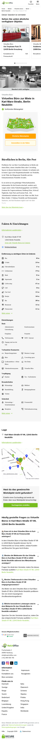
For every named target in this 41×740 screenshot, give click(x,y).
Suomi (4, 694)
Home (3, 8)
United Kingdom (8, 707)
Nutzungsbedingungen (9, 727)
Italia (22, 684)
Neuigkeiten (25, 674)
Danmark (5, 684)
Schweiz (23, 691)
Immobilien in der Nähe (20, 143)
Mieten (10, 8)
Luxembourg (6, 704)
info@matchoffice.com (9, 655)
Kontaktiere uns (7, 674)
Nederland (6, 697)
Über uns (5, 670)
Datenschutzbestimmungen (18, 725)
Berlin (27, 8)
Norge (4, 691)
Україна (23, 694)
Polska (23, 697)
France (4, 714)
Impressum (25, 670)
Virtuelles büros (18, 8)
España (4, 711)
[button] (27, 27)
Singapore (24, 704)
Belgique (5, 701)
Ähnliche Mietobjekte (20, 136)
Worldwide (24, 711)
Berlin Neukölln (6, 11)
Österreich (24, 687)
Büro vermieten (7, 677)
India (22, 707)
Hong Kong (24, 701)
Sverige (4, 687)
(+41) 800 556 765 (8, 658)
